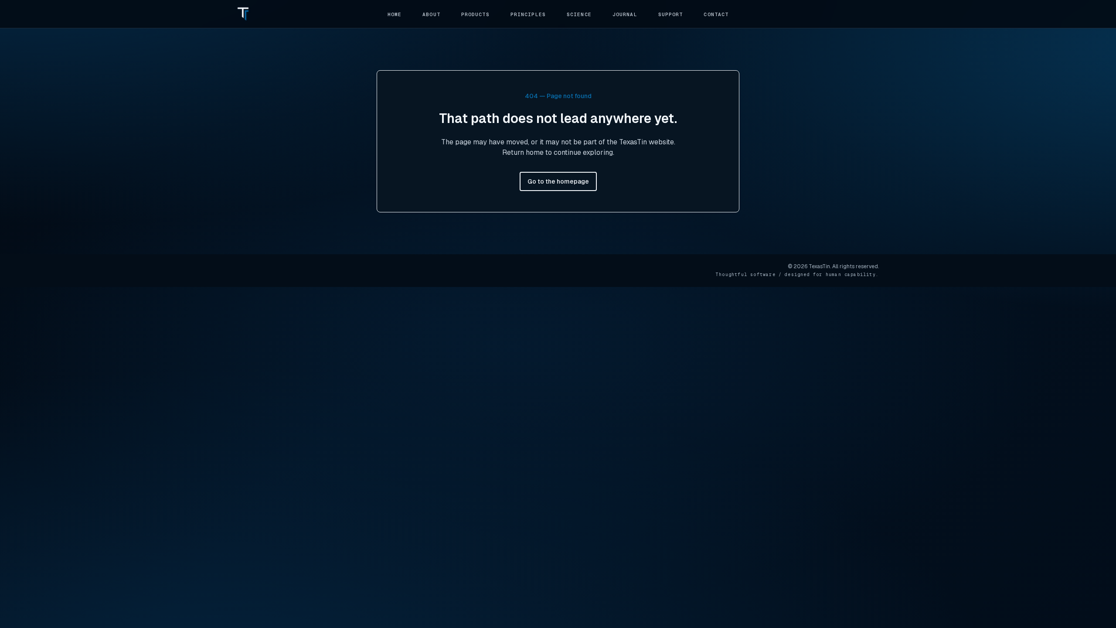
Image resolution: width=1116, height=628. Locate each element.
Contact (716, 14)
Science (579, 14)
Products (475, 14)
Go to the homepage (558, 181)
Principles (528, 14)
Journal (624, 14)
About (431, 14)
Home (394, 14)
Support (670, 14)
